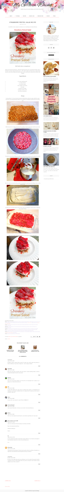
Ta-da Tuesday (9, 325)
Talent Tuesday (31, 324)
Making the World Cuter (34, 322)
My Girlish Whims (32, 5)
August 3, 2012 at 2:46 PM (11, 360)
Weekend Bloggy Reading (30, 330)
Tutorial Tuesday (13, 324)
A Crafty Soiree (9, 328)
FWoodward (10, 447)
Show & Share (9, 327)
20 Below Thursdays (17, 328)
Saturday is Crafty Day (32, 331)
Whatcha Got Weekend (10, 331)
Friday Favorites (9, 330)
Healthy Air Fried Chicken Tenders (49, 76)
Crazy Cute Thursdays (22, 328)
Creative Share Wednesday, (17, 326)
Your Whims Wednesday (11, 326)
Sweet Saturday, (15, 332)
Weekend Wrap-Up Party (21, 329)
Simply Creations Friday (19, 330)
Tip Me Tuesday (9, 324)
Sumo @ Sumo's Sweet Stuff (13, 420)
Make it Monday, (8, 323)
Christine (9, 377)
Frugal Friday (25, 329)
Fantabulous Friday (14, 330)
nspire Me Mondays (13, 322)
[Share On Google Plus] (37, 336)
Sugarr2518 (10, 368)
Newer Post (8, 480)
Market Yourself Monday (21, 321)
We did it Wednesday (22, 326)
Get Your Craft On (36, 324)
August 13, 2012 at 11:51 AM (11, 448)
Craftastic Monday (31, 321)
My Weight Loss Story (47, 146)
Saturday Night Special (15, 331)
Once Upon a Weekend (24, 330)
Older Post (37, 480)
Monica (9, 412)
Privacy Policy (7, 486)
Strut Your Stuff (13, 328)
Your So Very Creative (36, 321)
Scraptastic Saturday (37, 331)
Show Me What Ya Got (27, 324)
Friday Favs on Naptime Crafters (14, 329)
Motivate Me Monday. (27, 321)
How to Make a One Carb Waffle (49, 166)
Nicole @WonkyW (11, 405)
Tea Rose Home (31, 326)
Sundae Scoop (9, 333)
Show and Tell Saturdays (21, 331)
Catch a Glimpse (36, 328)
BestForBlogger (37, 490)
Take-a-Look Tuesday (22, 324)
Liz (8, 435)
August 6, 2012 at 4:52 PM (11, 406)
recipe (9, 338)
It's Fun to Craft (8, 329)
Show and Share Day (32, 329)
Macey (9, 397)
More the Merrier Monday (19, 322)
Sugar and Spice (27, 326)
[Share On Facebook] (36, 336)
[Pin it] (39, 336)
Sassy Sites (28, 329)
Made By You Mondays (24, 322)
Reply (39, 384)
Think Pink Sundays (17, 333)
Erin (8, 386)
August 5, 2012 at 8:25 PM (11, 398)
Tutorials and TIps (29, 322)
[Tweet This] (34, 336)
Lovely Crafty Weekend (27, 331)
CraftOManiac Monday (9, 321)
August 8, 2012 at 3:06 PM (11, 414)
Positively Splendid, (11, 332)
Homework (6, 325)
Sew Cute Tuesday (17, 324)
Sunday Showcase (13, 333)
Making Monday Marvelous (15, 321)
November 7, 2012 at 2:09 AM (11, 457)
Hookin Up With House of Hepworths (30, 328)
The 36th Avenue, (7, 332)
